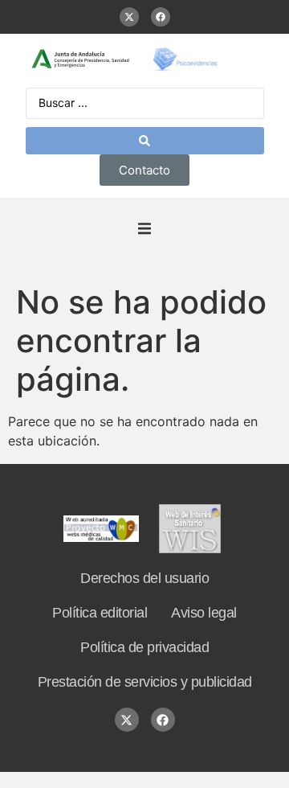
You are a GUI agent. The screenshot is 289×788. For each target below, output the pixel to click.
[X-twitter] (129, 17)
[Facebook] (160, 17)
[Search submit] (145, 140)
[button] (144, 229)
